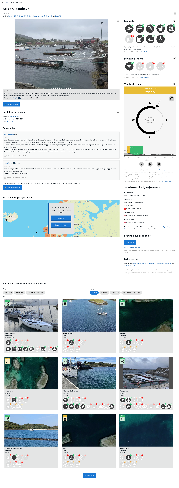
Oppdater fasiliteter (144, 52)
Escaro (159, 263)
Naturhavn (8, 292)
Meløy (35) (49, 16)
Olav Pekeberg (151, 263)
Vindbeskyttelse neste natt (131, 292)
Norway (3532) (13, 16)
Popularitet (115, 292)
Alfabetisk (104, 292)
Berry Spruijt (137, 263)
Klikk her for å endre (166, 181)
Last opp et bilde (11, 104)
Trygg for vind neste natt (35, 292)
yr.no (142, 172)
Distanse (94, 292)
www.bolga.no (14, 116)
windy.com (127, 178)
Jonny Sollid (8, 163)
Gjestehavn (19, 292)
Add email (10, 121)
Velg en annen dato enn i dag (132, 247)
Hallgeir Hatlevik (129, 266)
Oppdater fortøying (144, 77)
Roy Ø (15, 98)
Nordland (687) (24, 16)
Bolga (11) (58, 16)
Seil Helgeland (9, 134)
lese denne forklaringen (159, 169)
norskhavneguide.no (16, 2)
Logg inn (61, 218)
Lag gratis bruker (61, 225)
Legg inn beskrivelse (13, 187)
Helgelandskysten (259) (37, 16)
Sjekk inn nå (130, 242)
